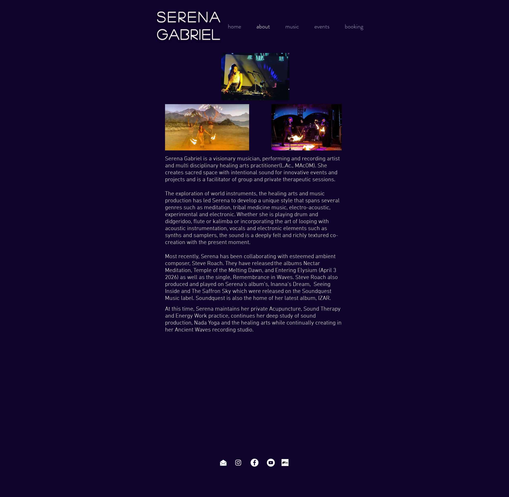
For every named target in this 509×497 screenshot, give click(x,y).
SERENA (189, 16)
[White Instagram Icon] (238, 463)
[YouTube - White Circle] (271, 463)
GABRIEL (189, 33)
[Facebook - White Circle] (254, 463)
